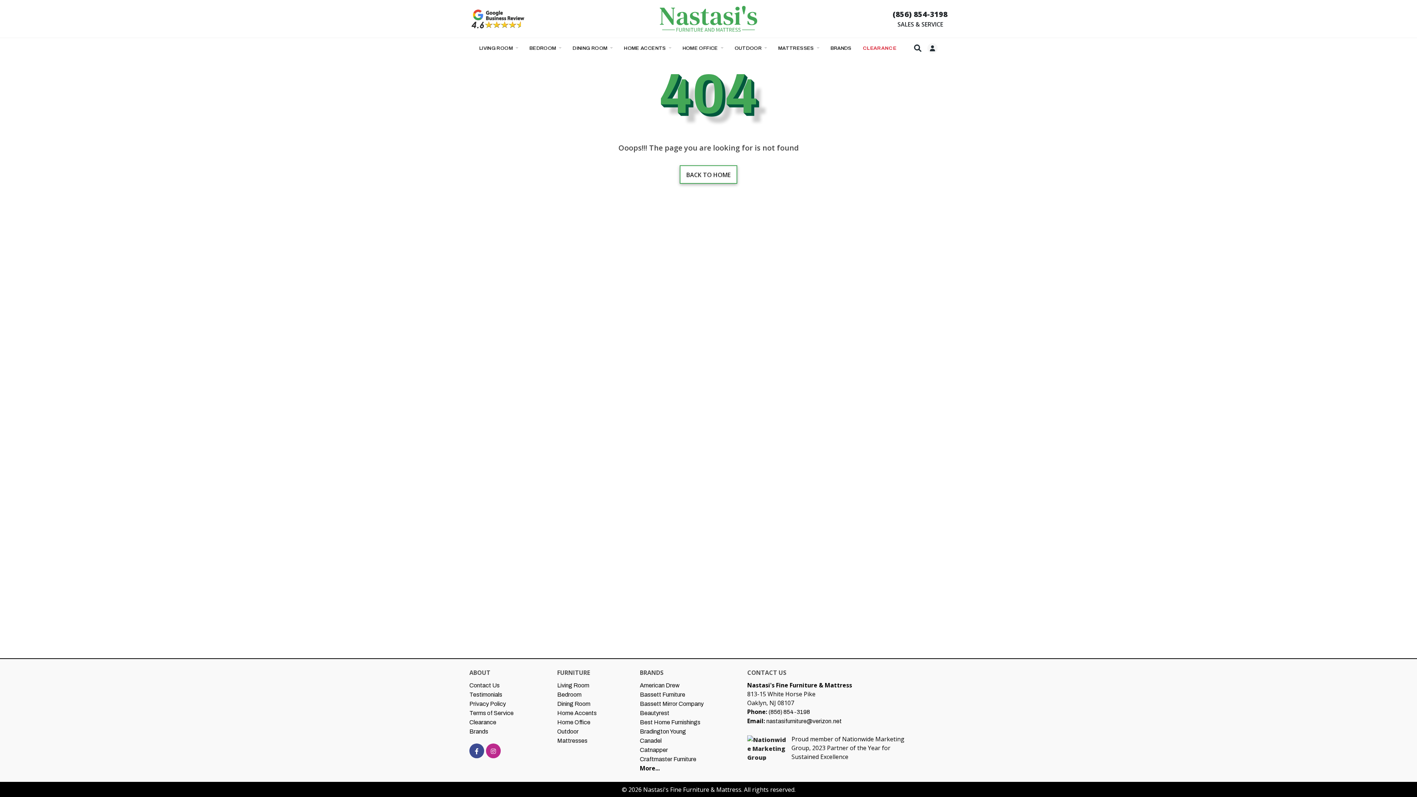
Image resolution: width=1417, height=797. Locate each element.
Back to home (708, 175)
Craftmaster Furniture (668, 759)
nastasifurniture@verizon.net (804, 721)
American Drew (660, 685)
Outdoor (749, 48)
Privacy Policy (487, 704)
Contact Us (484, 685)
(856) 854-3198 (920, 14)
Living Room (496, 48)
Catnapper (654, 750)
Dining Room (591, 48)
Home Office (701, 48)
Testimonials (485, 694)
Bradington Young (663, 731)
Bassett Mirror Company (672, 704)
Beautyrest (654, 713)
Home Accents (645, 48)
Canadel (651, 741)
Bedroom (544, 48)
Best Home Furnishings (670, 722)
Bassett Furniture (662, 694)
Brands (478, 731)
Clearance (482, 722)
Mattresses (796, 48)
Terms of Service (491, 713)
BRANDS (841, 48)
